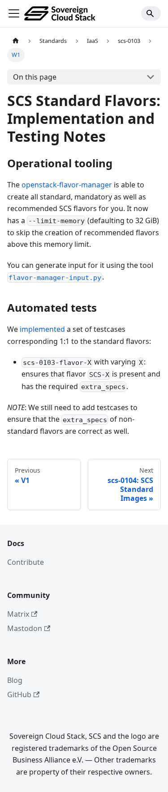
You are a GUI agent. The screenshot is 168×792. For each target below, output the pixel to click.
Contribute (25, 562)
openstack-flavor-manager (67, 185)
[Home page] (15, 41)
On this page (34, 77)
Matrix (18, 614)
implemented (42, 329)
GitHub (19, 694)
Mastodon (24, 628)
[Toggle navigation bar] (14, 13)
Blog (14, 680)
